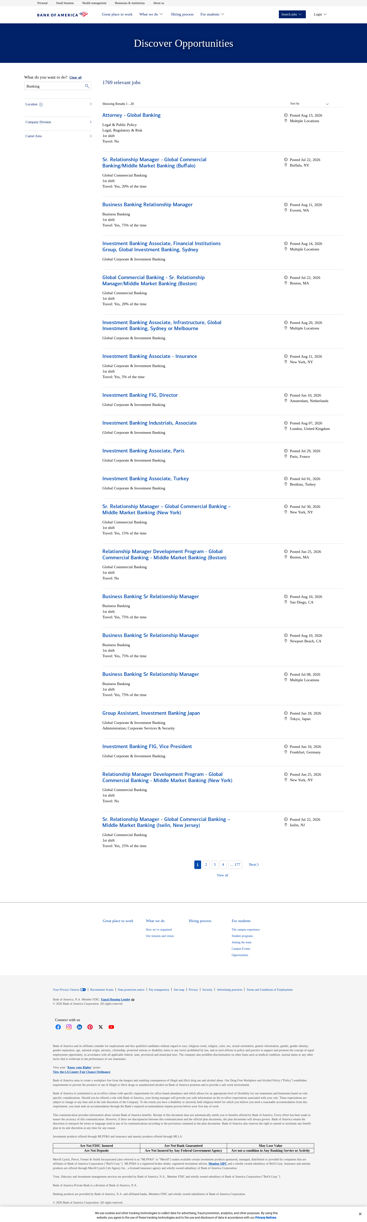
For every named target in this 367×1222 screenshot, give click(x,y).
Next (252, 864)
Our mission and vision (160, 936)
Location (31, 104)
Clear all (75, 77)
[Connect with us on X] (100, 1027)
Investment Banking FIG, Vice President (147, 746)
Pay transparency (159, 989)
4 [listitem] (223, 864)
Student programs (242, 936)
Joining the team (241, 942)
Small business (65, 3)
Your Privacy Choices (66, 990)
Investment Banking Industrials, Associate (149, 423)
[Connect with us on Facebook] (58, 1027)
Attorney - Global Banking (131, 115)
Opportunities (240, 955)
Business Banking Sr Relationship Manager (150, 596)
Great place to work (117, 14)
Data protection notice (131, 989)
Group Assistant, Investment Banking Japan (151, 713)
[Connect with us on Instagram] (69, 1027)
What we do (148, 14)
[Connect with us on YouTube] (111, 1027)
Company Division (38, 122)
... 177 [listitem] (235, 864)
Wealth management (94, 3)
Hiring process (182, 14)
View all (222, 875)
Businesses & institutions (130, 3)
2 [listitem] (206, 864)
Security (207, 989)
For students (209, 14)
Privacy (193, 989)
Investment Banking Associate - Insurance (149, 356)
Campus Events (241, 948)
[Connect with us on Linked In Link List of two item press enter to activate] (79, 1027)
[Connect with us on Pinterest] (90, 1027)
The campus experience (246, 929)
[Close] (360, 1214)
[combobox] (314, 104)
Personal (42, 3)
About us (158, 3)
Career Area (33, 136)
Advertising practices (229, 989)
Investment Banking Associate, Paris (143, 451)
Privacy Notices (265, 1217)
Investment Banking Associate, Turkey (145, 479)
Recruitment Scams (101, 989)
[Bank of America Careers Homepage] (62, 15)
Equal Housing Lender (117, 999)
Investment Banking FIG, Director (140, 395)
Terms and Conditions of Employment (270, 989)
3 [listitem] (215, 864)
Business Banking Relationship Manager (147, 205)
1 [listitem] (198, 864)
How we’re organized (159, 929)
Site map (179, 989)
